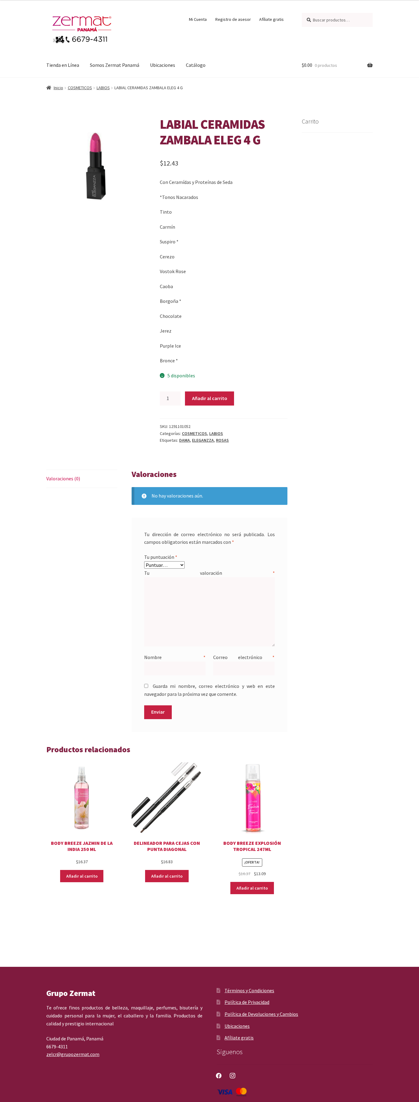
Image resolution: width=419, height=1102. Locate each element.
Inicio (58, 87)
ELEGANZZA (203, 440)
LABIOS (103, 87)
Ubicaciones (162, 65)
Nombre (175, 657)
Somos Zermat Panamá (114, 65)
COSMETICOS (80, 87)
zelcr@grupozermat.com (72, 1054)
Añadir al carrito (209, 398)
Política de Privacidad (247, 1002)
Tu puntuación (160, 557)
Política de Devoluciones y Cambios (261, 1014)
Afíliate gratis (271, 19)
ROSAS (222, 440)
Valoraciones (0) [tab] (63, 478)
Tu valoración (209, 573)
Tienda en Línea (62, 65)
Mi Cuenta (198, 19)
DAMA (184, 440)
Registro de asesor (233, 19)
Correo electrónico (244, 657)
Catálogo (196, 65)
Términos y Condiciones (249, 990)
